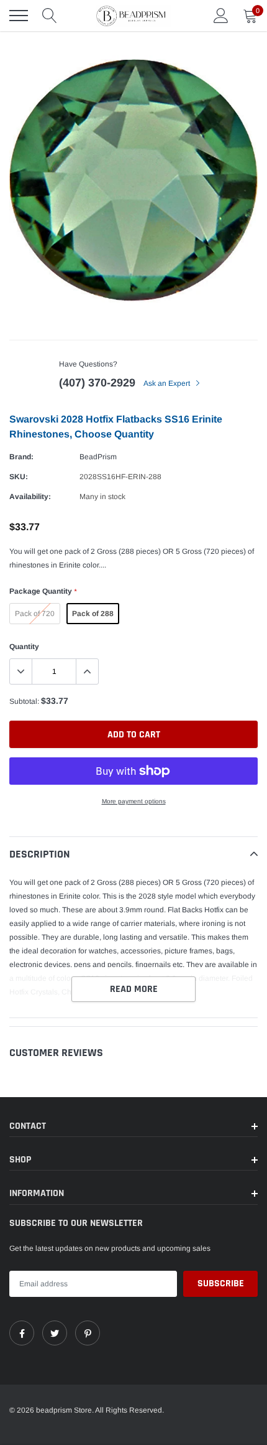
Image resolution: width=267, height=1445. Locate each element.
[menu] (18, 15)
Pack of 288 (93, 613)
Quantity (24, 646)
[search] (49, 15)
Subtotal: (24, 701)
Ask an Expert (167, 383)
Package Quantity (42, 591)
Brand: (21, 456)
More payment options (134, 801)
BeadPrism (98, 456)
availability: (30, 496)
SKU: (18, 476)
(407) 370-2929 (97, 382)
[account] (221, 15)
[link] (21, 1333)
